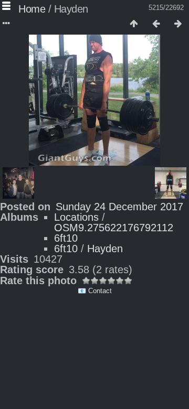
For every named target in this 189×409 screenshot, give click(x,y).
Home (31, 9)
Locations (76, 217)
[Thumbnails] (134, 24)
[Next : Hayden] (178, 24)
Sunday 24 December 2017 (119, 206)
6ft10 (66, 238)
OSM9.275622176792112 (113, 227)
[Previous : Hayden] (156, 24)
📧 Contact (95, 291)
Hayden (105, 248)
